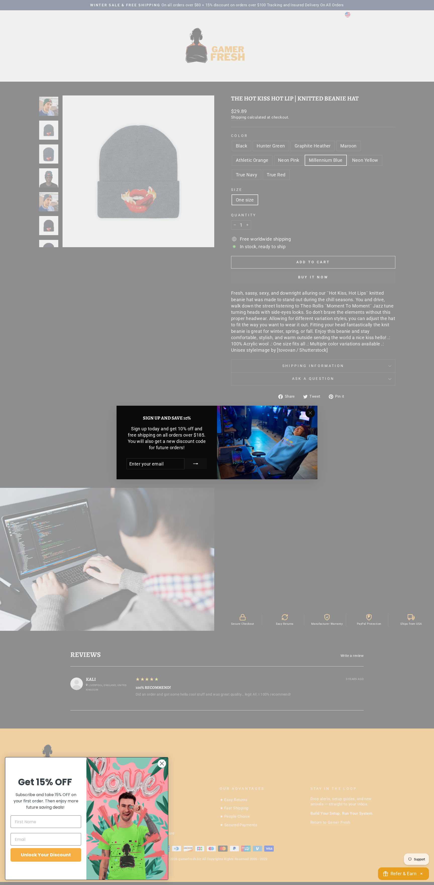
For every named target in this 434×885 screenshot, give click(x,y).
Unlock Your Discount (46, 855)
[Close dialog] (161, 763)
